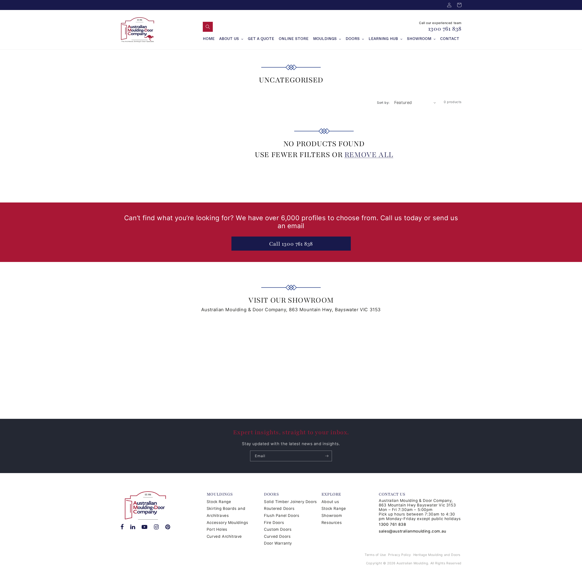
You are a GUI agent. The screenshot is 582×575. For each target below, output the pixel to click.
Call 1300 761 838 (291, 243)
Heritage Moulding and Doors (436, 555)
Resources (331, 522)
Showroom (331, 515)
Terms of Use (375, 555)
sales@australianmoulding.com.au (412, 531)
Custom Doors (277, 529)
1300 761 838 (445, 29)
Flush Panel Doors (281, 515)
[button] (208, 27)
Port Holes (217, 529)
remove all (368, 155)
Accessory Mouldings (227, 522)
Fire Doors (274, 522)
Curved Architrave (224, 536)
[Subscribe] (327, 456)
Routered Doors (279, 508)
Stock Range (219, 501)
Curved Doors (277, 536)
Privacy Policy (399, 555)
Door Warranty (278, 543)
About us (330, 501)
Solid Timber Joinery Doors (290, 501)
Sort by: (383, 102)
